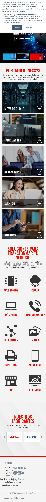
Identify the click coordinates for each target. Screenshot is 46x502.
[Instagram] (14, 479)
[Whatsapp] (17, 479)
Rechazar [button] (28, 27)
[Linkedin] (19, 473)
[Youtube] (21, 473)
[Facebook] (14, 473)
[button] (4, 437)
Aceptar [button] (17, 27)
